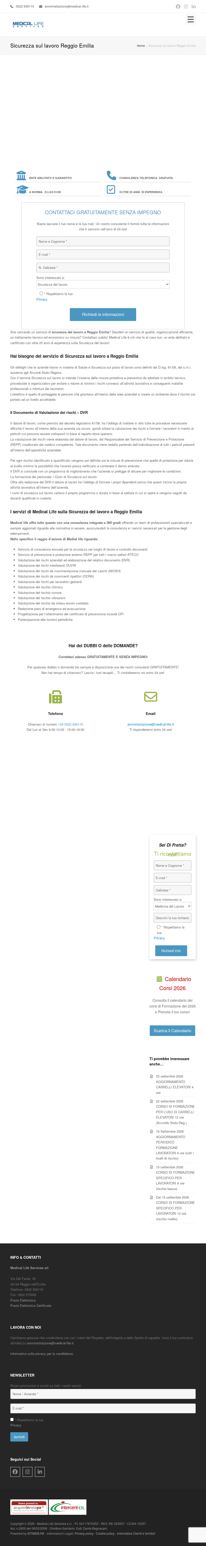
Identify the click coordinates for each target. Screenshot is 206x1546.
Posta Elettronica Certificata (30, 1305)
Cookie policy (105, 1533)
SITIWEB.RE (35, 1533)
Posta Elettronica (22, 1300)
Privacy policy (84, 1533)
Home (141, 46)
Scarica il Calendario (172, 1030)
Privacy (41, 299)
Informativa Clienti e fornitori (136, 1533)
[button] (191, 19)
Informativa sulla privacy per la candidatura (41, 1353)
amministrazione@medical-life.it (66, 6)
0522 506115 (25, 6)
